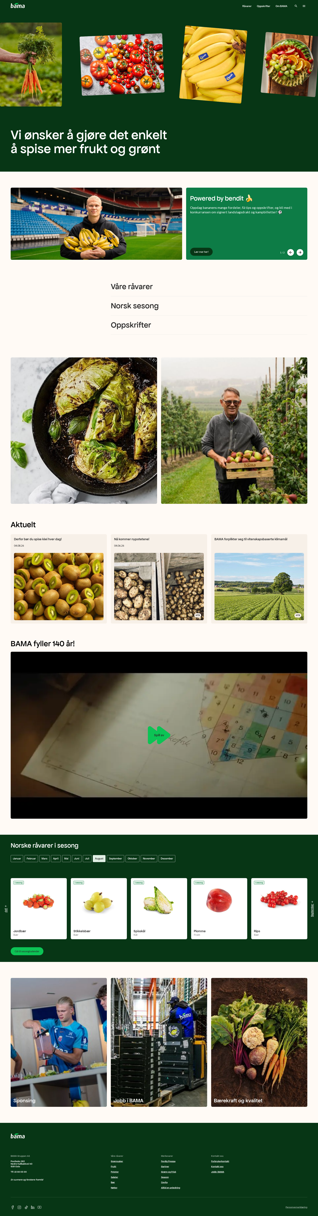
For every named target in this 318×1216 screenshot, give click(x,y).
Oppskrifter (263, 6)
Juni (76, 858)
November (149, 858)
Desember (167, 858)
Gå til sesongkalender (27, 951)
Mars (44, 858)
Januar (17, 858)
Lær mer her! (201, 251)
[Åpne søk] (296, 6)
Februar (31, 858)
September (115, 858)
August (99, 858)
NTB (198, 615)
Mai (66, 858)
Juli (87, 858)
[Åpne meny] (304, 6)
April (56, 858)
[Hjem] (18, 5)
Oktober (132, 858)
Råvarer (247, 6)
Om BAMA (281, 6)
